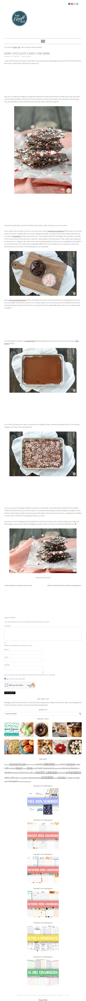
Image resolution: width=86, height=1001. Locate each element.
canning (57, 768)
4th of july (6, 768)
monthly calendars (46, 776)
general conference (69, 772)
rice (67, 781)
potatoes (24, 782)
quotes (55, 781)
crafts (6, 772)
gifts (78, 772)
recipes (61, 781)
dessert (19, 771)
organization (73, 776)
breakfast (39, 768)
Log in (67, 999)
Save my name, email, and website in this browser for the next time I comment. (29, 679)
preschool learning (34, 781)
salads (70, 781)
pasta (17, 781)
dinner (30, 771)
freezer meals (57, 772)
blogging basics (31, 768)
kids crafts (29, 776)
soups (6, 785)
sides (73, 781)
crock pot (12, 772)
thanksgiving (13, 785)
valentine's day (27, 785)
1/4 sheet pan (16, 240)
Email (6, 661)
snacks (77, 782)
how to (22, 776)
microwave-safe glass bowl (17, 304)
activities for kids (17, 767)
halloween (16, 777)
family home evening (46, 772)
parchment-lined (30, 345)
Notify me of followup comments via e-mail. (18, 649)
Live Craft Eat (12, 19)
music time (62, 776)
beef (27, 768)
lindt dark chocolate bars (56, 235)
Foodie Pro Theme (35, 999)
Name (6, 653)
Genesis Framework (49, 999)
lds (34, 777)
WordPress (60, 999)
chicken (63, 768)
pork (20, 781)
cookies (78, 768)
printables (47, 781)
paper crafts (9, 781)
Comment (8, 630)
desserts (24, 772)
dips (34, 772)
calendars (49, 768)
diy (37, 772)
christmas (70, 768)
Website (7, 669)
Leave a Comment (26, 60)
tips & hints (21, 785)
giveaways (8, 776)
